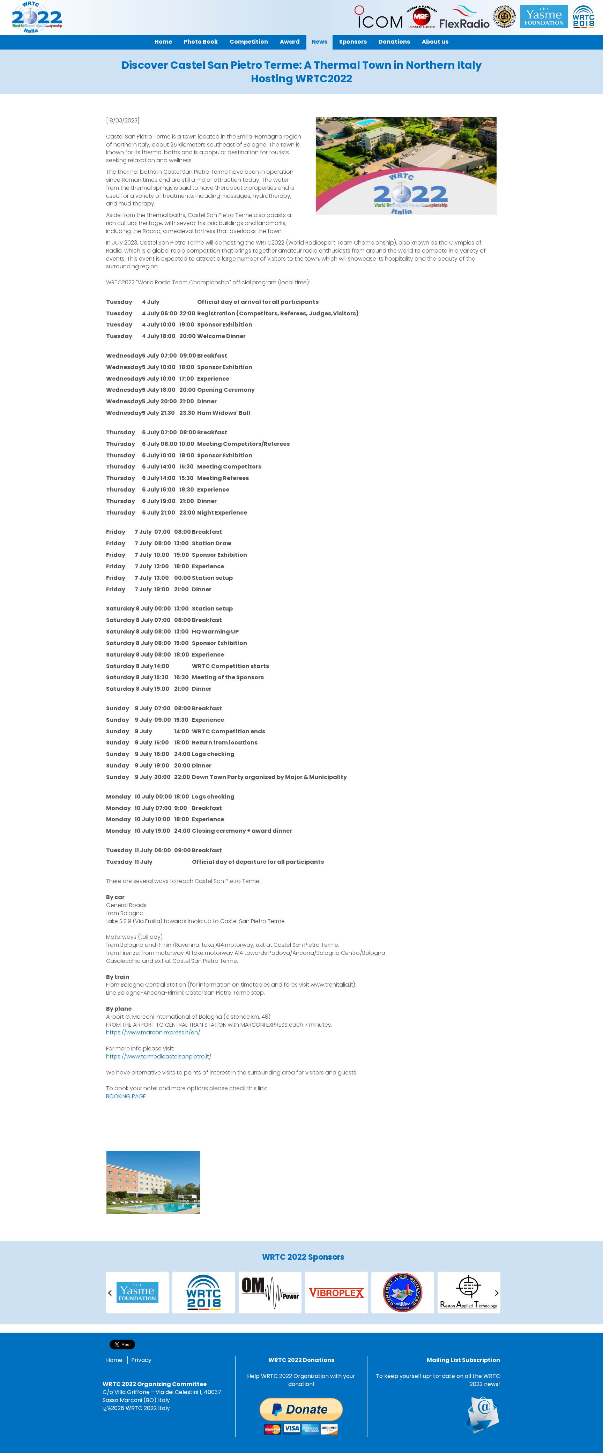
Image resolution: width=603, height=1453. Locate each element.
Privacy (141, 1360)
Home (114, 1360)
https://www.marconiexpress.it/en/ (153, 1032)
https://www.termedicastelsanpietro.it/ (158, 1057)
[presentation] (109, 1292)
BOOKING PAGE (126, 1096)
